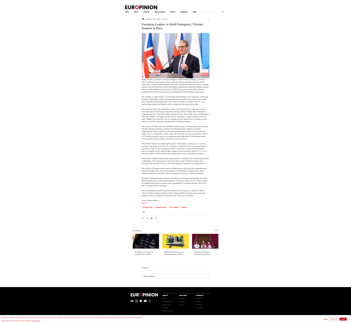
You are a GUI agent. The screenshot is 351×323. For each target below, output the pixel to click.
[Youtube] (145, 301)
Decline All (334, 319)
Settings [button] (325, 319)
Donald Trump (148, 207)
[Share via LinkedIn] (151, 218)
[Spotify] (141, 301)
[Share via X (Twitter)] (147, 218)
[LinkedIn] (132, 301)
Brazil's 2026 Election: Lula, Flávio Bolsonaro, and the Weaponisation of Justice (174, 253)
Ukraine (184, 207)
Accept (343, 319)
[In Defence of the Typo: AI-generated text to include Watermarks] (146, 241)
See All (217, 230)
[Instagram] (136, 301)
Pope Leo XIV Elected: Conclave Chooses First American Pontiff (202, 253)
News (143, 212)
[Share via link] (156, 218)
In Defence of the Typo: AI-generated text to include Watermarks (144, 253)
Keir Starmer (174, 207)
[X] (149, 301)
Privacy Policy (36, 321)
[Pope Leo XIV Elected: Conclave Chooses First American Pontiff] (205, 241)
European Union (161, 207)
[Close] (349, 319)
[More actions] (208, 19)
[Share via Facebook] (143, 218)
